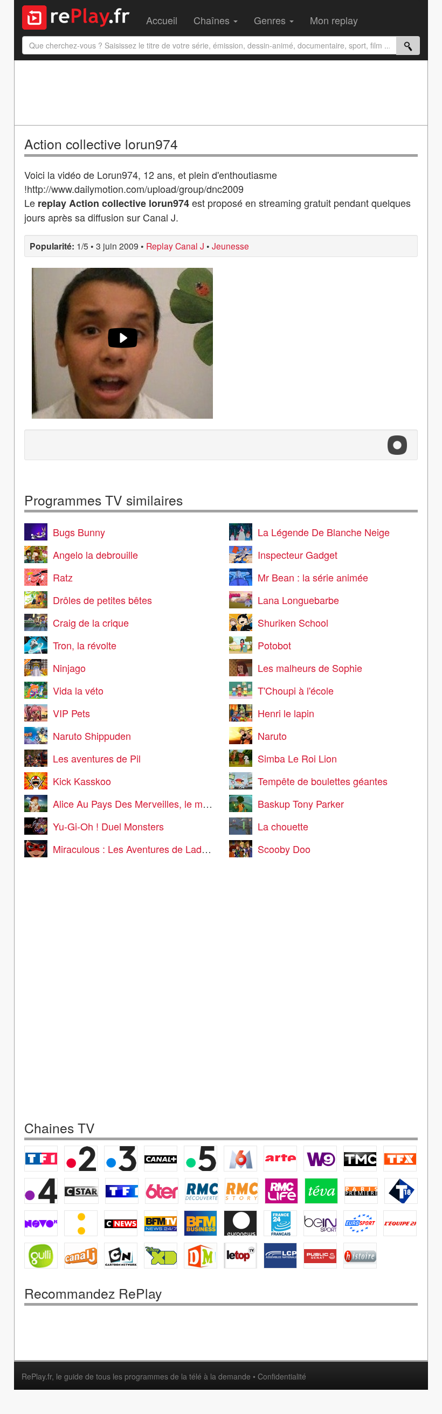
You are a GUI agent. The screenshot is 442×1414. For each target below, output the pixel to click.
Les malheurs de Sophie (310, 668)
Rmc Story (241, 1191)
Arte (280, 1159)
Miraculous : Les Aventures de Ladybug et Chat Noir (165, 849)
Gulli (41, 1256)
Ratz (63, 577)
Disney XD (160, 1256)
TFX (400, 1159)
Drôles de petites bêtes (102, 600)
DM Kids (200, 1256)
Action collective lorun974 (101, 143)
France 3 (120, 1159)
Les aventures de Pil (97, 758)
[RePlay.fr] (80, 16)
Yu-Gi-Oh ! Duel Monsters (108, 826)
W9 (320, 1159)
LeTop (240, 1256)
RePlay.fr (37, 1376)
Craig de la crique (91, 622)
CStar (81, 1191)
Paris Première (361, 1191)
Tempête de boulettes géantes (323, 781)
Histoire (360, 1256)
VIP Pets (71, 713)
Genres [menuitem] (271, 20)
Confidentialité (282, 1376)
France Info (81, 1223)
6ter (161, 1191)
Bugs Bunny (79, 532)
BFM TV (160, 1223)
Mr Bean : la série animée (313, 577)
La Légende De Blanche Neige (324, 532)
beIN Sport (320, 1223)
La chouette (283, 826)
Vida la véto (78, 690)
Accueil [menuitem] (161, 20)
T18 (401, 1191)
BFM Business (200, 1223)
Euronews (240, 1223)
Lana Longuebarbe (298, 600)
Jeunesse (230, 246)
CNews (120, 1223)
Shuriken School (293, 622)
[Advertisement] (221, 92)
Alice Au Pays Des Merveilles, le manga (138, 803)
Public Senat (320, 1256)
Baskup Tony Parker (301, 803)
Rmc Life (281, 1191)
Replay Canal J (175, 246)
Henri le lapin (286, 713)
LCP (280, 1256)
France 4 (41, 1191)
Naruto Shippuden (92, 736)
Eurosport (360, 1223)
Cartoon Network (120, 1256)
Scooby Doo (284, 849)
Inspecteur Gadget (297, 554)
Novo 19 (41, 1223)
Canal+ (160, 1159)
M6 (240, 1159)
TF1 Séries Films (122, 1191)
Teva (321, 1191)
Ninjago (69, 668)
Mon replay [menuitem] (334, 20)
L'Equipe (400, 1223)
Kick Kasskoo (82, 781)
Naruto (272, 736)
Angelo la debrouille (95, 554)
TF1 (41, 1159)
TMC (360, 1159)
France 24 (280, 1223)
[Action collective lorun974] (122, 343)
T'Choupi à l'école (296, 690)
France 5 (200, 1159)
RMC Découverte (201, 1191)
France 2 (81, 1159)
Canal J (81, 1256)
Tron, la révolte (84, 645)
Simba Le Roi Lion (297, 758)
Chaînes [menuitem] (213, 20)
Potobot (274, 645)
